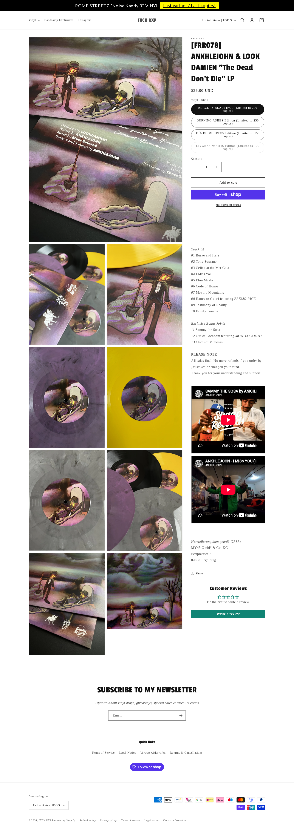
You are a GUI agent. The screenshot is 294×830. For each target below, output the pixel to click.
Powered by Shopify (63, 820)
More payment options (228, 204)
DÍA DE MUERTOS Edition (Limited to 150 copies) (228, 135)
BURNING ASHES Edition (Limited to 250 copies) (228, 122)
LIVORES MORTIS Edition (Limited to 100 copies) (227, 148)
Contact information (174, 820)
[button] (34, 20)
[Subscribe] (181, 715)
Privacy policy (108, 820)
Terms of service (130, 820)
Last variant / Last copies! (189, 5)
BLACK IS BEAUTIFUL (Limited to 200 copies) (227, 109)
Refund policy (88, 820)
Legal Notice (127, 752)
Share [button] (199, 573)
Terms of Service (103, 752)
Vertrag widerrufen (153, 752)
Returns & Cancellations (186, 752)
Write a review (228, 614)
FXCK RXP (45, 820)
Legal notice (151, 820)
